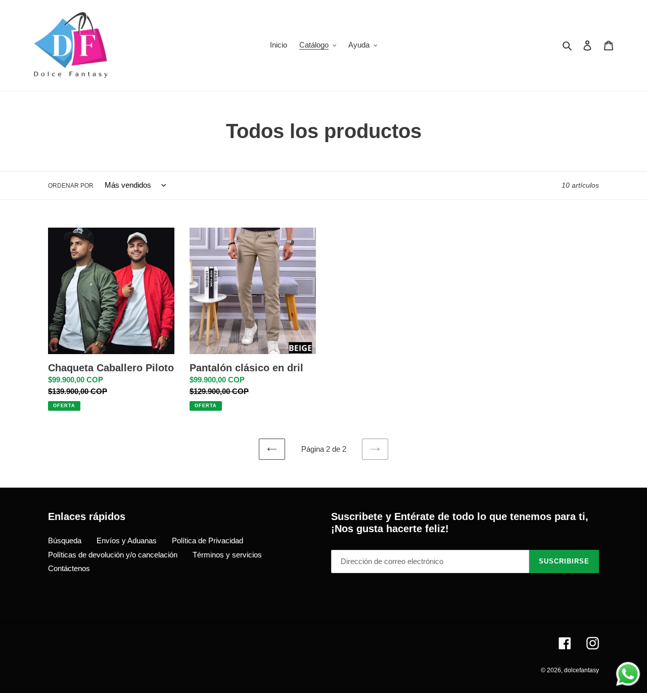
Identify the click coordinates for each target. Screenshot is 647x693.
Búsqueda (64, 540)
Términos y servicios (227, 554)
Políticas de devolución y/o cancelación (112, 554)
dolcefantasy (581, 670)
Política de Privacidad (207, 540)
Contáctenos (69, 568)
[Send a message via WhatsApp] (628, 674)
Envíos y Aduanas (127, 540)
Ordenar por (71, 185)
